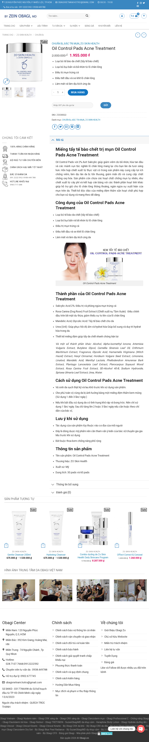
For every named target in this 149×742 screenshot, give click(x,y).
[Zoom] (6, 81)
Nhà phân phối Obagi (86, 733)
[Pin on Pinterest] (72, 126)
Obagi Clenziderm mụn (93, 718)
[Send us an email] (138, 6)
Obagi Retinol (36, 722)
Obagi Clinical (7, 726)
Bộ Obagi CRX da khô (73, 726)
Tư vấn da (57, 26)
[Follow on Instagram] (141, 3)
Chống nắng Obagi (140, 718)
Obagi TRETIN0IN (54, 722)
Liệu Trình (42, 26)
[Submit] (87, 16)
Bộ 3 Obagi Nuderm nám (113, 729)
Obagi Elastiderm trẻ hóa (15, 722)
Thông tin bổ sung (67, 484)
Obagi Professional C (118, 718)
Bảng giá (89, 26)
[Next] (43, 62)
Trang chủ (9, 26)
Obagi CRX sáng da (48, 718)
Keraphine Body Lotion (107, 722)
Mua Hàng (78, 92)
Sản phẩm (24, 26)
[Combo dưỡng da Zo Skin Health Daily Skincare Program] (93, 528)
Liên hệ (118, 26)
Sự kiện (73, 26)
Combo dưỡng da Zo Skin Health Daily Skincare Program (93, 556)
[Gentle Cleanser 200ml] (19, 528)
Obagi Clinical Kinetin (26, 726)
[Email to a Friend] (66, 126)
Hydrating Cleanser (56, 554)
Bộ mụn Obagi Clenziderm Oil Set (127, 726)
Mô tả (59, 140)
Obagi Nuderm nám (26, 718)
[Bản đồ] (144, 16)
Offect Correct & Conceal (129, 554)
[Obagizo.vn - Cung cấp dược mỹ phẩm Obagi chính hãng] (22, 16)
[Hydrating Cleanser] (56, 528)
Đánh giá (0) (63, 492)
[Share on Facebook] (54, 126)
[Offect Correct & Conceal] (130, 528)
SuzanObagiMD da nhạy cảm (79, 722)
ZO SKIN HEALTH (24, 35)
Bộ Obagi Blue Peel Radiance (49, 729)
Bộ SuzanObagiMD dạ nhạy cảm (82, 729)
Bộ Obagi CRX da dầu (97, 726)
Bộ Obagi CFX (50, 733)
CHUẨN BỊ (39, 35)
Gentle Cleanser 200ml (19, 554)
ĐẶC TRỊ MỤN (71, 43)
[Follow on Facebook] (138, 3)
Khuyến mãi (104, 26)
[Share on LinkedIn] (77, 126)
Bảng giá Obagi (66, 733)
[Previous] (6, 62)
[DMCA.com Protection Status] (105, 733)
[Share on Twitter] (60, 126)
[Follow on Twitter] (144, 3)
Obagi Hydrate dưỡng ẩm (134, 722)
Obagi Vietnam (7, 718)
